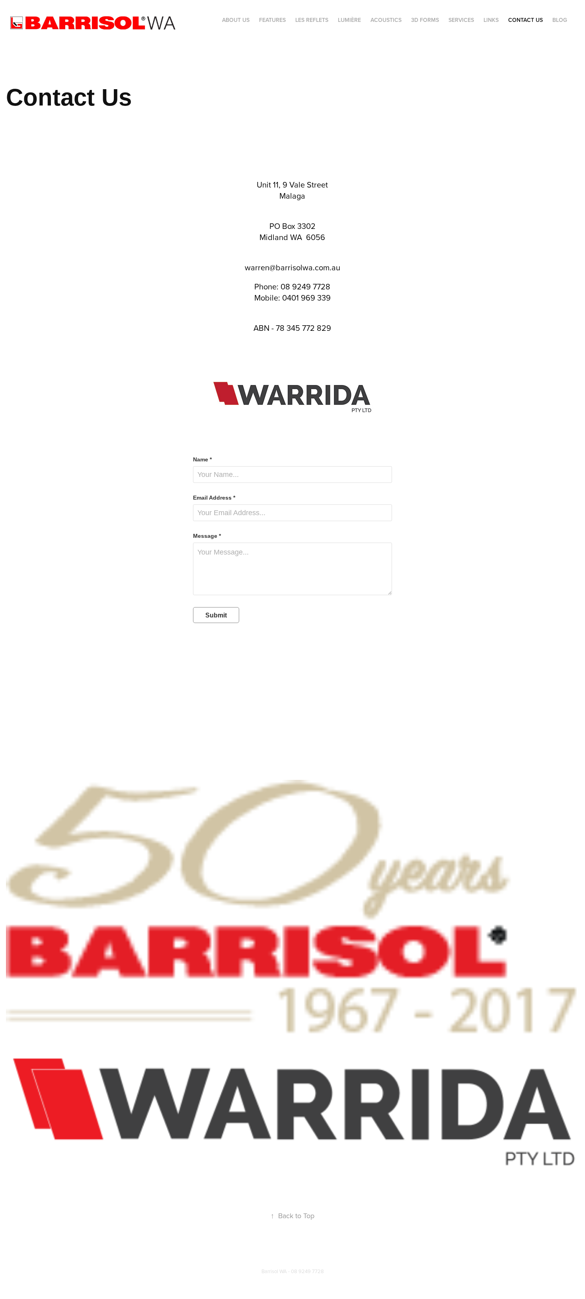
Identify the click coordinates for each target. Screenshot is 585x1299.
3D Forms (425, 20)
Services (461, 20)
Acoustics (386, 20)
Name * (202, 459)
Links (491, 20)
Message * (207, 536)
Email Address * (214, 497)
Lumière (349, 20)
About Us (236, 20)
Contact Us (525, 20)
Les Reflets (311, 20)
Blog (559, 20)
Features (272, 20)
